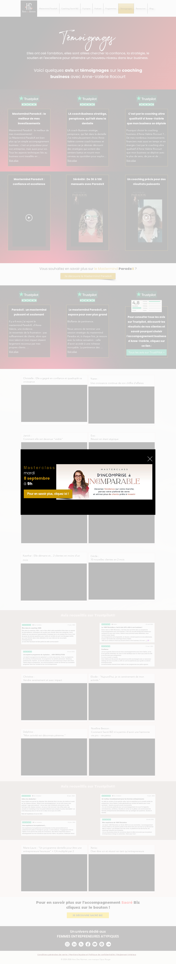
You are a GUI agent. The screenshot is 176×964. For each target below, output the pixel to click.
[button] (150, 458)
